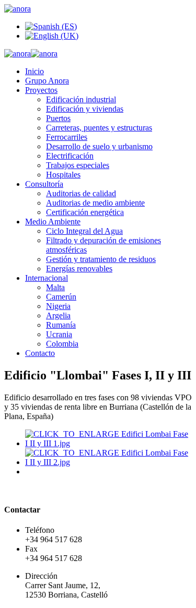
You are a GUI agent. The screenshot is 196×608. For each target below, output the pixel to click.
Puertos (58, 118)
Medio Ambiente (52, 221)
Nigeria (58, 306)
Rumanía (61, 324)
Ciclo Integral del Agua (84, 230)
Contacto (40, 353)
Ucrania (59, 334)
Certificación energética (85, 212)
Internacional (46, 277)
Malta (55, 287)
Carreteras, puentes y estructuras (99, 127)
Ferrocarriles (66, 137)
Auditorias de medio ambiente (95, 202)
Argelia (58, 315)
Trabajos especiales (77, 165)
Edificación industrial (81, 99)
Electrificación (70, 155)
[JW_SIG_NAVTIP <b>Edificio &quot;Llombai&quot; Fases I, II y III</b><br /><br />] (108, 443)
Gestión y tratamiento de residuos (101, 259)
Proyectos (41, 90)
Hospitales (63, 174)
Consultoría (44, 184)
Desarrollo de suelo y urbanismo (99, 146)
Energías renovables (79, 268)
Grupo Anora (47, 80)
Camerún (61, 296)
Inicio (34, 71)
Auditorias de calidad (81, 193)
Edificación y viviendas (84, 108)
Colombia (62, 343)
